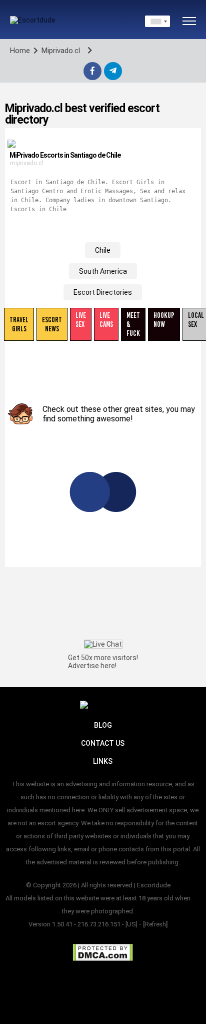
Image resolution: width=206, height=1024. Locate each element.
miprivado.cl (26, 163)
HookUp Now (164, 320)
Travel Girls (19, 324)
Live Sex (81, 320)
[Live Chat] (103, 644)
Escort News (52, 324)
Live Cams (106, 320)
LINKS (102, 761)
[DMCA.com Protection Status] (102, 952)
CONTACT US (102, 743)
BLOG (103, 725)
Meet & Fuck (133, 324)
